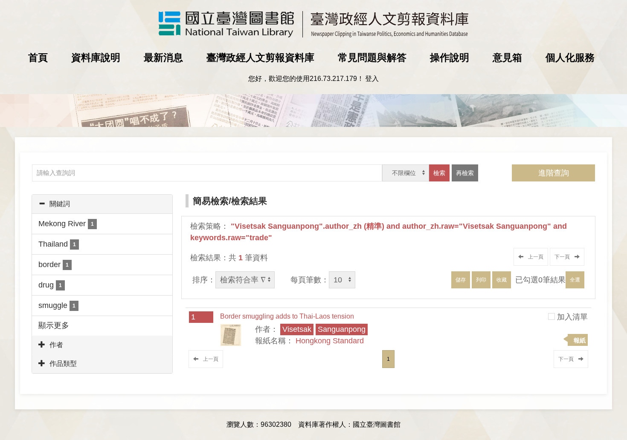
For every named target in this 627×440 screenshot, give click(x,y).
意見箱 (507, 57)
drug (50, 285)
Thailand (57, 244)
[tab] (102, 204)
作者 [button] (56, 344)
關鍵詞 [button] (59, 203)
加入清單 (572, 317)
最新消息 (163, 57)
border (53, 264)
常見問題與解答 (372, 57)
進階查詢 (553, 173)
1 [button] (388, 359)
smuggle (56, 305)
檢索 (439, 173)
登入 (372, 78)
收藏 (501, 280)
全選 (575, 280)
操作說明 (449, 57)
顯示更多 (53, 325)
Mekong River (66, 223)
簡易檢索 (211, 201)
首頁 (38, 57)
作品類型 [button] (63, 363)
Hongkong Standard (330, 340)
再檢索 (465, 173)
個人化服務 (570, 57)
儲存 (461, 280)
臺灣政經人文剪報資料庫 (260, 57)
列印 (481, 280)
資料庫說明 (95, 57)
